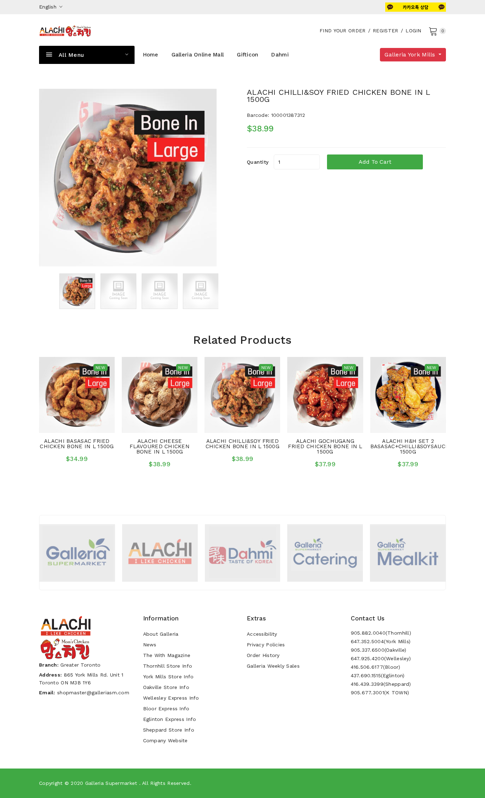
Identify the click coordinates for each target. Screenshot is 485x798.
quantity (257, 162)
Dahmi (279, 54)
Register (385, 30)
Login (413, 30)
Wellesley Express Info (171, 698)
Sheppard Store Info (168, 730)
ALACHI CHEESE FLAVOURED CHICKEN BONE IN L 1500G (160, 446)
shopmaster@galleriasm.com (93, 692)
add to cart (375, 161)
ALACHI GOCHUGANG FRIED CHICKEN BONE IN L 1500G (325, 446)
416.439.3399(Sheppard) (381, 684)
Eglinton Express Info (169, 719)
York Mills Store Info (168, 676)
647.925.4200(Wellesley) (381, 658)
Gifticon (247, 54)
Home (150, 54)
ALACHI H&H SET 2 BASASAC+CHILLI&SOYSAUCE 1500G (409, 446)
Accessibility (262, 634)
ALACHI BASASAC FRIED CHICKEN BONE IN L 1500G (77, 444)
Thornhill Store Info (167, 666)
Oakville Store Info (166, 687)
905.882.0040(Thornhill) (381, 633)
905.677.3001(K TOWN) (380, 692)
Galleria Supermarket (111, 783)
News (150, 644)
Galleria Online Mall (197, 54)
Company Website (165, 740)
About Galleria (161, 634)
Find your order (342, 30)
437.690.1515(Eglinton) (378, 675)
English (48, 7)
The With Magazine (167, 655)
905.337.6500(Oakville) (379, 650)
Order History (263, 655)
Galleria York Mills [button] (411, 54)
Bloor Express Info (166, 708)
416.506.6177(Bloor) (375, 667)
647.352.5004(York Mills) (381, 641)
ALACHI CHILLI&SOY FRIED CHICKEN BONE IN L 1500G (242, 444)
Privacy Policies (266, 644)
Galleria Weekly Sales (273, 666)
